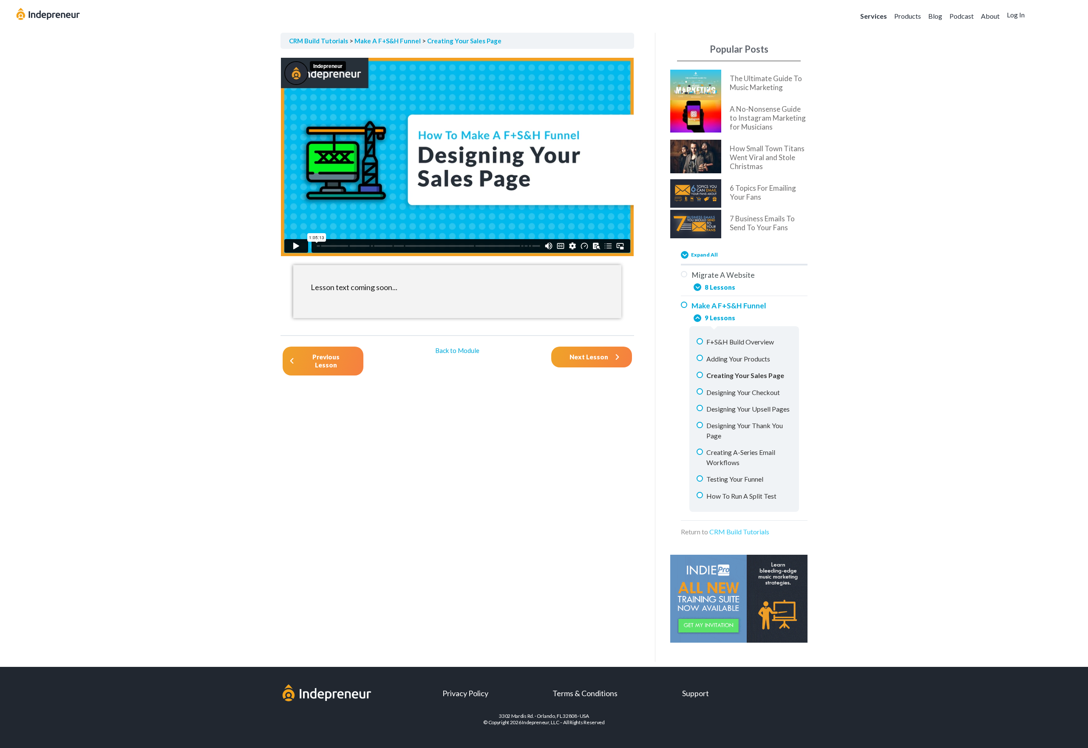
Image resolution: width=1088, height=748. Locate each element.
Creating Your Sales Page (464, 41)
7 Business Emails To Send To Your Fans (762, 223)
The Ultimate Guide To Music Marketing (766, 83)
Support (695, 693)
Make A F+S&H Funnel (387, 41)
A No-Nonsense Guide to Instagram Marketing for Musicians (768, 117)
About (990, 16)
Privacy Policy (465, 693)
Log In (1016, 15)
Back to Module (457, 350)
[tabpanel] (457, 187)
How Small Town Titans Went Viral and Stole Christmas (767, 157)
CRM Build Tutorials (318, 41)
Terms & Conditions (585, 693)
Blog (935, 16)
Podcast (961, 16)
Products (907, 16)
